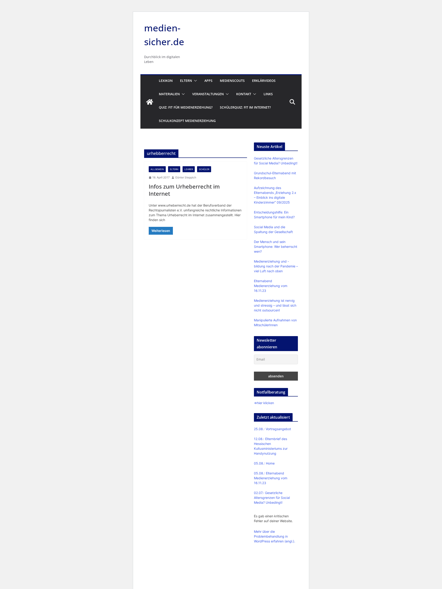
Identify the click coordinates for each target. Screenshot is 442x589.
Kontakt (243, 94)
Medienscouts (232, 80)
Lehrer (188, 169)
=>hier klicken (264, 403)
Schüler (204, 169)
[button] (194, 80)
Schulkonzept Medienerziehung (187, 120)
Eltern (186, 80)
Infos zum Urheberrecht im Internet (184, 190)
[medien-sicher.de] (149, 101)
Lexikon (166, 80)
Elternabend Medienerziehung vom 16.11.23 (270, 286)
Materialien (169, 94)
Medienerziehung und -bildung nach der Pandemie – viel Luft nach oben (276, 266)
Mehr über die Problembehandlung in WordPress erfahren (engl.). (274, 536)
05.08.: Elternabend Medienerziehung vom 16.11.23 (270, 478)
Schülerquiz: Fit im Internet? (245, 107)
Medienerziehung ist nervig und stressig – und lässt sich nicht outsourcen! (275, 305)
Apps (208, 80)
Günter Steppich (185, 177)
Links (268, 94)
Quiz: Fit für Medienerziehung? (185, 107)
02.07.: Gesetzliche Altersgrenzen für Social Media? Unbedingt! (272, 497)
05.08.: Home (264, 463)
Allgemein (157, 169)
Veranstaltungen (208, 94)
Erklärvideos (264, 80)
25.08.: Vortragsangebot (272, 429)
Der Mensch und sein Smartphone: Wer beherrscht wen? (275, 246)
